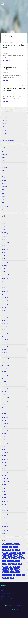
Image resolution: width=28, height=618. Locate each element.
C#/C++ (5, 65)
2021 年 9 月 (5, 255)
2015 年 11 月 (5, 394)
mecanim (5, 566)
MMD (10, 566)
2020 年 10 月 (5, 278)
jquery (5, 563)
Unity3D (10, 42)
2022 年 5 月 (5, 246)
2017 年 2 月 (5, 355)
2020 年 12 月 (5, 275)
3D (3, 151)
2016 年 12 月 (5, 359)
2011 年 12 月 (5, 478)
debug (4, 555)
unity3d (18, 574)
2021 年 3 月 (5, 265)
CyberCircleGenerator (8, 140)
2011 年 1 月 (5, 501)
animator (5, 547)
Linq (10, 563)
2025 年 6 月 (5, 223)
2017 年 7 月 (5, 349)
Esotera (13, 605)
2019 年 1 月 (5, 317)
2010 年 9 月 (5, 514)
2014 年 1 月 (5, 449)
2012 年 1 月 (5, 475)
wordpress (6, 577)
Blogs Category (6, 114)
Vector (4, 183)
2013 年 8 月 (5, 459)
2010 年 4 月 (5, 520)
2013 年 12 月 (5, 452)
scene (12, 572)
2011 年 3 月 (5, 498)
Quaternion (6, 572)
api (10, 547)
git (9, 558)
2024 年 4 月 (5, 229)
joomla (17, 561)
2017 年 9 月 (5, 342)
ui (13, 574)
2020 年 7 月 (5, 281)
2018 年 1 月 (5, 336)
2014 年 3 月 (5, 443)
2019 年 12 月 (5, 297)
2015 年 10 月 (5, 397)
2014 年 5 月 (5, 436)
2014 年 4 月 (5, 439)
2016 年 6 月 (5, 375)
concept (5, 552)
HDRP (23, 558)
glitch (13, 558)
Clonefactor (10, 3)
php (11, 569)
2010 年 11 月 (5, 507)
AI (3, 544)
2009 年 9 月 (5, 533)
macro (14, 563)
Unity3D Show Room (7, 134)
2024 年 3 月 (5, 233)
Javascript (10, 561)
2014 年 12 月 (5, 423)
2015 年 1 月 (5, 420)
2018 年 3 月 (5, 330)
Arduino (4, 157)
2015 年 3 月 (5, 414)
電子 (4, 127)
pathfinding (16, 566)
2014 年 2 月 (5, 446)
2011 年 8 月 (5, 485)
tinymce (5, 574)
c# (13, 549)
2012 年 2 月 (5, 472)
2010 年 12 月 (5, 504)
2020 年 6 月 (5, 284)
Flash (20, 555)
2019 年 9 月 (5, 304)
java (4, 561)
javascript (4, 167)
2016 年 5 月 (5, 378)
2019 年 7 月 (5, 307)
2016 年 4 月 (5, 381)
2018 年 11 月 (5, 320)
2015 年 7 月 (5, 401)
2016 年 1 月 (5, 388)
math (20, 563)
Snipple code (5, 177)
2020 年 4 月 (5, 291)
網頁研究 (5, 120)
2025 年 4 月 (5, 226)
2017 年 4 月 (5, 352)
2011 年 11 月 (5, 481)
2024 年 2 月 (5, 236)
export (15, 555)
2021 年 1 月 (5, 271)
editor (10, 555)
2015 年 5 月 (5, 407)
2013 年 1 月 (5, 469)
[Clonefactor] (3, 3)
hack (18, 558)
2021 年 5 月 (5, 262)
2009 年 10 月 (5, 530)
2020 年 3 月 (5, 294)
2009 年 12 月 (5, 527)
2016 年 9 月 (5, 368)
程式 (4, 130)
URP (23, 574)
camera (18, 549)
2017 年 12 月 (5, 339)
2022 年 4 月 (5, 249)
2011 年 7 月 (5, 488)
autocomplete (6, 549)
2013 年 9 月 (5, 456)
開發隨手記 (5, 206)
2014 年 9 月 (5, 427)
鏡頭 (3, 202)
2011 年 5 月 (5, 491)
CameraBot (6, 137)
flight (4, 558)
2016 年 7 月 (5, 372)
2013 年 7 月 (5, 462)
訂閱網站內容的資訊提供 (7, 593)
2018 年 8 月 (5, 326)
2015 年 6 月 (5, 404)
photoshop (6, 569)
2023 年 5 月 (5, 239)
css (3, 164)
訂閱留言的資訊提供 (6, 596)
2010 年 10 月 (5, 511)
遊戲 (4, 123)
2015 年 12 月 (5, 391)
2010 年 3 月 (5, 523)
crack (18, 552)
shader (18, 572)
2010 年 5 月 (5, 517)
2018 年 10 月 (5, 323)
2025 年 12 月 (5, 220)
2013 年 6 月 (5, 465)
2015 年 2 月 (5, 417)
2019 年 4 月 (5, 313)
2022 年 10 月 (5, 242)
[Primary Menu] (26, 4)
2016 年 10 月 (5, 365)
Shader (5, 42)
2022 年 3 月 (5, 252)
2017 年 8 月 (5, 346)
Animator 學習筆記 (7, 154)
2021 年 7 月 (5, 259)
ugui (10, 574)
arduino (15, 547)
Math (3, 170)
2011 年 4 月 (5, 494)
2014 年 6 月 (5, 433)
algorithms (9, 544)
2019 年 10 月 (5, 300)
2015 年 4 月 (5, 410)
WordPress (19, 605)
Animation (16, 544)
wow (12, 577)
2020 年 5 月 (5, 288)
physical (17, 569)
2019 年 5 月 (5, 310)
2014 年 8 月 (5, 430)
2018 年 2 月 (5, 333)
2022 (5, 31)
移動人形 (4, 190)
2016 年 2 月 (5, 385)
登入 (2, 591)
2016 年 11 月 (5, 362)
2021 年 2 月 (5, 268)
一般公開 (5, 117)
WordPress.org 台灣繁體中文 (8, 598)
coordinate (12, 552)
